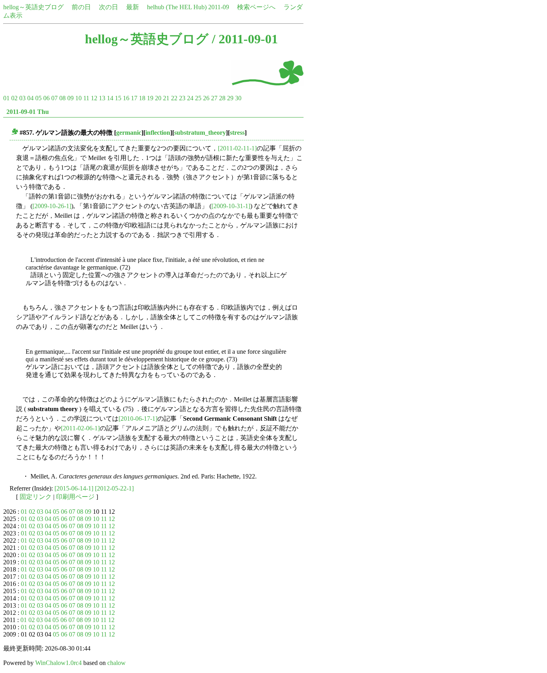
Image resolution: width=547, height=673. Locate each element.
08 (62, 98)
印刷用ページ (75, 496)
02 (14, 98)
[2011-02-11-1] (237, 148)
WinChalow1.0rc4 (58, 662)
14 (110, 98)
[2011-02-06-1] (80, 428)
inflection (157, 132)
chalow (116, 662)
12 (94, 98)
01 (6, 98)
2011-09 (218, 7)
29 (230, 98)
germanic (128, 132)
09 (70, 98)
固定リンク (36, 496)
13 (102, 98)
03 (22, 98)
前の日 (81, 7)
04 (30, 98)
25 (198, 98)
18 (142, 98)
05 (38, 98)
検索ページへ (256, 7)
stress (237, 132)
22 (174, 98)
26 (206, 98)
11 (86, 98)
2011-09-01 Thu (27, 111)
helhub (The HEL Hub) (177, 7)
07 (54, 98)
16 (126, 98)
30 (238, 98)
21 (166, 98)
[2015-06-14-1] (73, 488)
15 (118, 98)
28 (222, 98)
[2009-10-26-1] (51, 206)
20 (158, 98)
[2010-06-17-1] (138, 418)
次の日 (108, 7)
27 (214, 98)
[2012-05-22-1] (114, 488)
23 (182, 98)
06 (46, 98)
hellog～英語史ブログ (33, 7)
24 (190, 98)
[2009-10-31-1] (230, 206)
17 (134, 98)
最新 (132, 7)
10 (78, 98)
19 (150, 98)
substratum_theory (200, 132)
